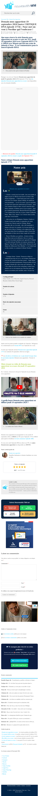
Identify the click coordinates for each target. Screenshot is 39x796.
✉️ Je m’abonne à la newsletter (19, 660)
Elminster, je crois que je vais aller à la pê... (20, 686)
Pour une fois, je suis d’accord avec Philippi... (19, 705)
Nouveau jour (5, 744)
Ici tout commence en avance (8, 736)
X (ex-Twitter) (5, 756)
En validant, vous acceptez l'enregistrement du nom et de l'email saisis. (17, 591)
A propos (28, 785)
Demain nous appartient (14, 19)
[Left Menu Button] (1, 5)
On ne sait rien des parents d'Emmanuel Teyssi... (22, 696)
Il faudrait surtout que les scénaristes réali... (19, 702)
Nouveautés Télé (4, 19)
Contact (18, 785)
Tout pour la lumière (17, 744)
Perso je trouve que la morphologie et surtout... (19, 689)
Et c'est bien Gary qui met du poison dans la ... (21, 683)
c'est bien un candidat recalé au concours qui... (21, 699)
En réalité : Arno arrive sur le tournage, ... (22, 709)
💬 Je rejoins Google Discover (19, 665)
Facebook (4, 757)
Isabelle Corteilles (9, 33)
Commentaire (4, 563)
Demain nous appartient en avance (19, 189)
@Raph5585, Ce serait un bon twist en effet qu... (22, 721)
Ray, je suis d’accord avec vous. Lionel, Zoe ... (19, 712)
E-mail (23, 587)
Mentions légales (11, 785)
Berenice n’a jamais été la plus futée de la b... (18, 725)
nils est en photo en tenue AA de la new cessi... (21, 693)
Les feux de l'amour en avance (9, 740)
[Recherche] (33, 13)
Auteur (23, 785)
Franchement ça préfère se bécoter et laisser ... (24, 680)
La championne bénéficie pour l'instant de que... (20, 715)
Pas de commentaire (32, 33)
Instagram (4, 759)
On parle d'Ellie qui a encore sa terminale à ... (19, 718)
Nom (22, 583)
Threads (4, 762)
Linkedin (4, 772)
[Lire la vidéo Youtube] (19, 387)
